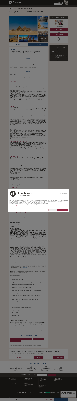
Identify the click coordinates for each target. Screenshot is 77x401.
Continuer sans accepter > (64, 193)
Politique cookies (15, 205)
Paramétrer (52, 210)
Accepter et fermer (63, 210)
